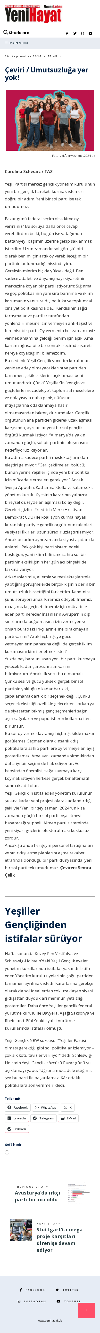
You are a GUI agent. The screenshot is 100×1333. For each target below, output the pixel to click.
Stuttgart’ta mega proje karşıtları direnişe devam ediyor (60, 1237)
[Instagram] (82, 34)
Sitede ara (19, 33)
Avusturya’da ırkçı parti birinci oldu (37, 1194)
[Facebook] (67, 34)
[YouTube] (90, 34)
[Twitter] (75, 34)
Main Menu (18, 43)
